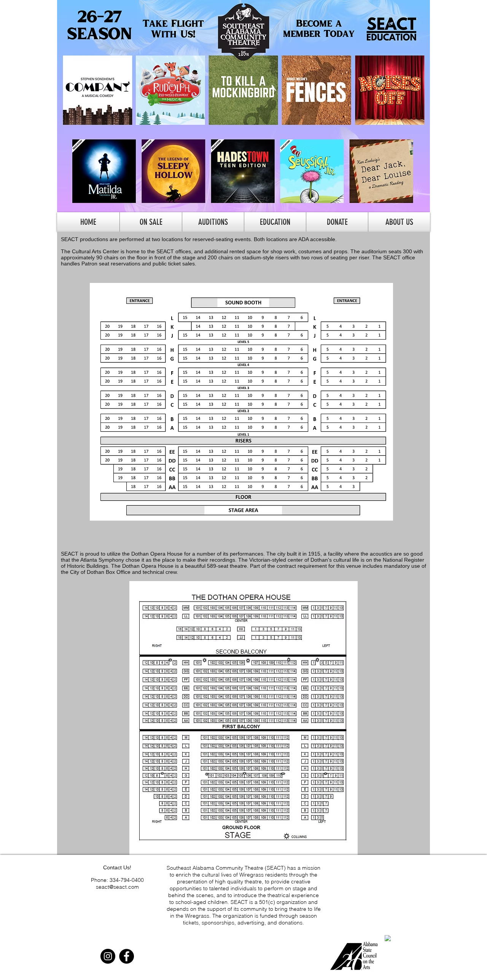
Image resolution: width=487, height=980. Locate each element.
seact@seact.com (117, 886)
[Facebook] (126, 956)
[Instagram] (107, 956)
